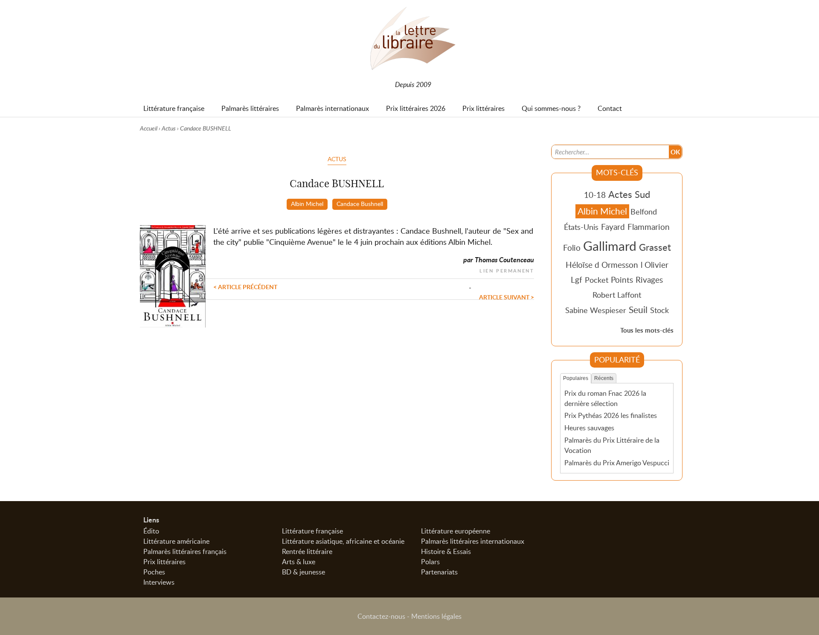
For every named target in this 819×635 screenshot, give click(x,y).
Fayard (613, 226)
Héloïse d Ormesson (602, 264)
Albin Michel (307, 203)
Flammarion (648, 226)
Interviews (158, 582)
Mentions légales (436, 616)
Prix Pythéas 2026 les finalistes (610, 415)
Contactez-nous (381, 616)
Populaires (575, 378)
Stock (659, 310)
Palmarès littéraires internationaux (472, 541)
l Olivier (654, 264)
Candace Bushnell (360, 203)
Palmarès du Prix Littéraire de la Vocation (611, 445)
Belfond (643, 211)
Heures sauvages (589, 427)
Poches (154, 572)
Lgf (576, 279)
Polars (430, 561)
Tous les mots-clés (647, 330)
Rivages (649, 279)
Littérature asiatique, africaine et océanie (343, 541)
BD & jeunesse (303, 572)
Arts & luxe (298, 561)
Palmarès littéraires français (185, 551)
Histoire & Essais (446, 551)
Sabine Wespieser (595, 310)
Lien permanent (506, 270)
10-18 (595, 194)
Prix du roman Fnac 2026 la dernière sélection (605, 398)
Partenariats (439, 572)
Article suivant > (506, 297)
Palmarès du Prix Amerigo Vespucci (616, 462)
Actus (169, 128)
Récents (603, 378)
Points (622, 279)
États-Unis (581, 227)
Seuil (638, 310)
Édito (151, 531)
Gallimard (609, 246)
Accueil (148, 128)
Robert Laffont (616, 295)
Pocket (596, 280)
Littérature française (312, 531)
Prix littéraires (164, 561)
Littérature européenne (455, 531)
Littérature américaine (176, 541)
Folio (572, 247)
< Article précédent (245, 286)
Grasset (655, 247)
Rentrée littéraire (307, 551)
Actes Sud (629, 194)
